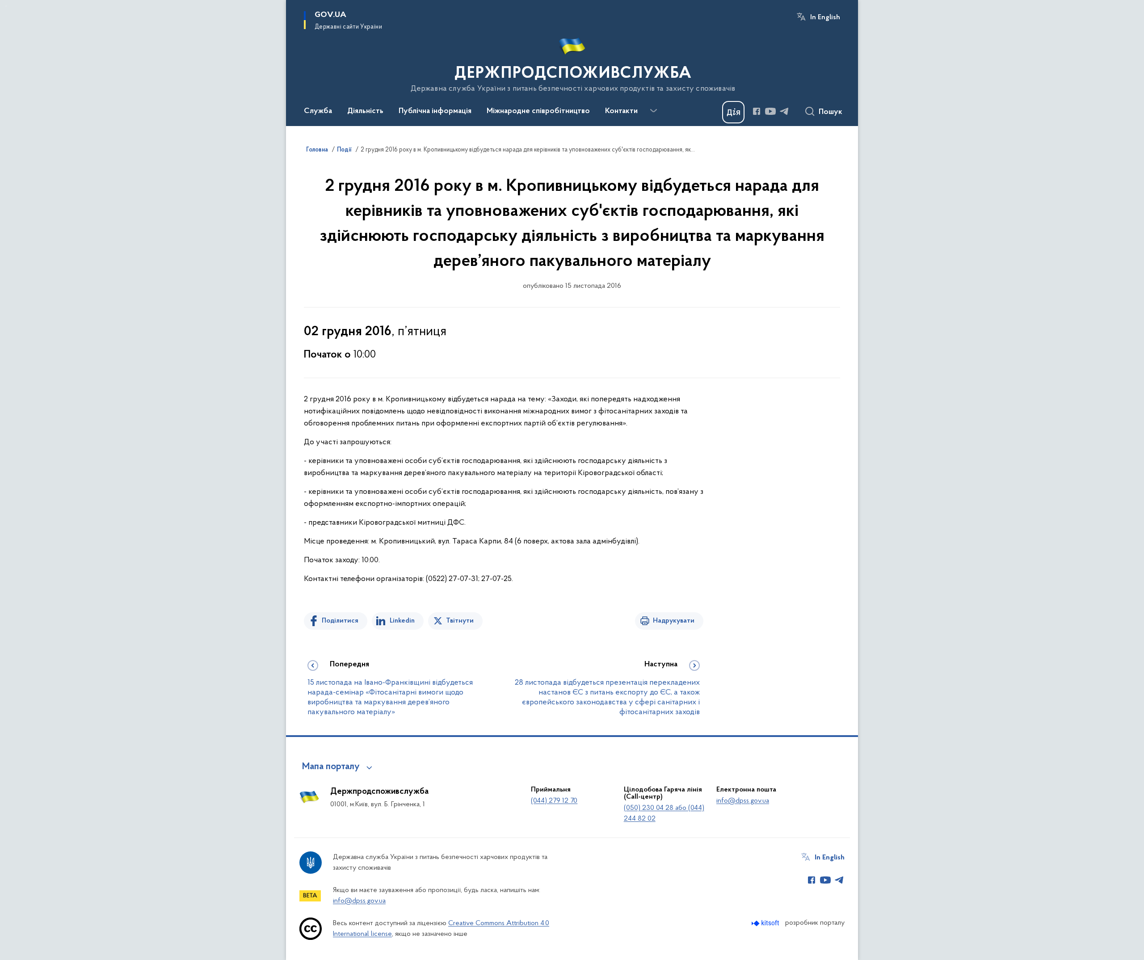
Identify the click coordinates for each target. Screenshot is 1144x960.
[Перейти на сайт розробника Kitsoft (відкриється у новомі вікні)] (766, 923)
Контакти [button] (621, 111)
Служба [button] (318, 111)
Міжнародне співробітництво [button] (538, 111)
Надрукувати (673, 620)
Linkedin (402, 620)
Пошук (830, 112)
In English (825, 17)
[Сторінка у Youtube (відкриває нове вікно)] (770, 111)
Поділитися (340, 620)
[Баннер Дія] (733, 112)
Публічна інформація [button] (435, 111)
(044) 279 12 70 (554, 800)
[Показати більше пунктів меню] (653, 111)
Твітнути (460, 620)
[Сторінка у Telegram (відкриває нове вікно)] (784, 111)
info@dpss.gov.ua (742, 800)
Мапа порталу (331, 767)
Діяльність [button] (365, 111)
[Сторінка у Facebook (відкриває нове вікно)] (756, 111)
